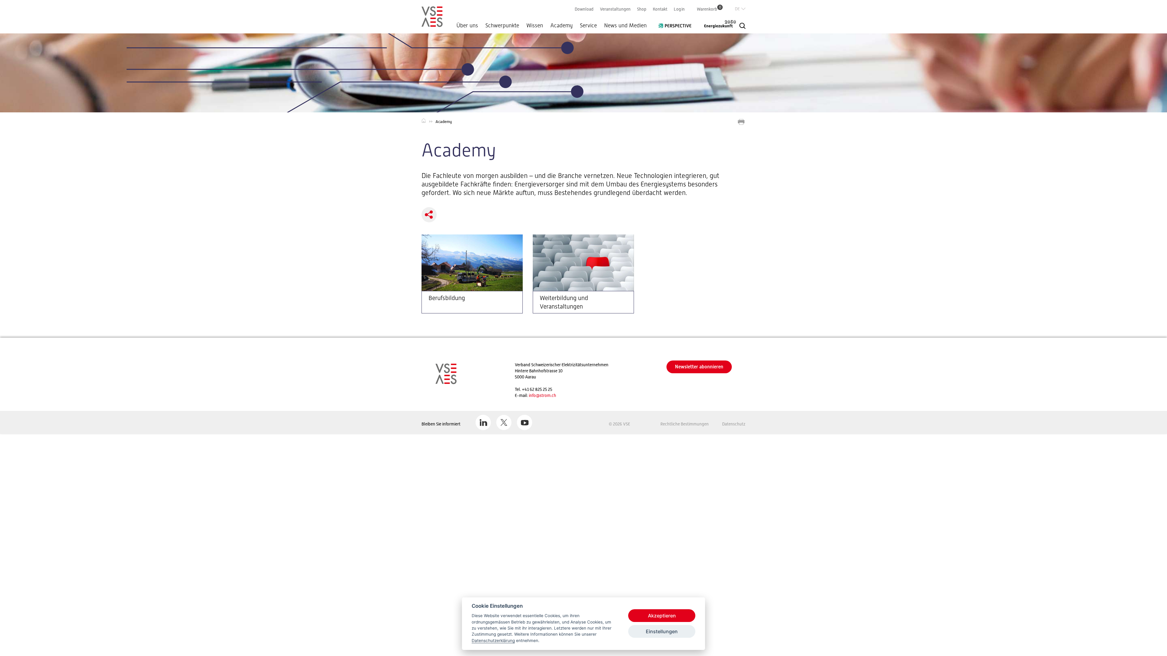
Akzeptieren (662, 616)
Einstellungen (662, 631)
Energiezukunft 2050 (716, 24)
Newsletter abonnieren (699, 367)
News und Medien (625, 25)
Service (588, 25)
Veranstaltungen (615, 9)
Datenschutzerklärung (493, 640)
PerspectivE (677, 23)
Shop (641, 9)
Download (584, 9)
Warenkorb (709, 9)
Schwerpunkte (502, 25)
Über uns (467, 25)
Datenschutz (733, 424)
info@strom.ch (542, 395)
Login (679, 9)
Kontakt (660, 9)
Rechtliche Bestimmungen (684, 424)
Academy (561, 25)
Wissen (534, 25)
